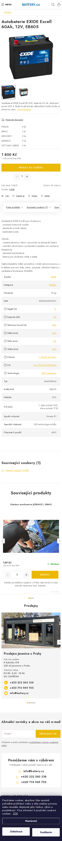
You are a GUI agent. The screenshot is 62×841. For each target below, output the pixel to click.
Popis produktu (13, 207)
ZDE (15, 813)
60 (54, 317)
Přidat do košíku (31, 167)
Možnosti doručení (14, 119)
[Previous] (2, 642)
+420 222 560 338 (22, 682)
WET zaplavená (49, 373)
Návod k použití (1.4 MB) (17, 470)
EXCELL (52, 284)
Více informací (24, 109)
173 (54, 341)
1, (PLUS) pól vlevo (47, 357)
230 (54, 333)
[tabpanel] (31, 656)
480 (54, 325)
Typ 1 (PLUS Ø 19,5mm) (44, 365)
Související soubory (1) (37, 207)
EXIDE (12, 189)
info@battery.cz (19, 693)
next (59, 541)
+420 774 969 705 (22, 688)
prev (2, 541)
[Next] (59, 642)
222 (54, 349)
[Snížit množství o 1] (17, 176)
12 (55, 309)
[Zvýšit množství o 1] (27, 176)
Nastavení (31, 821)
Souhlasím (46, 832)
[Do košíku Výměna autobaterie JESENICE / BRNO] (45, 575)
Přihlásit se (48, 733)
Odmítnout (16, 831)
